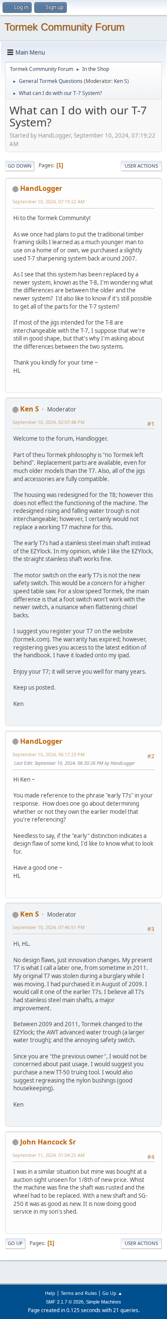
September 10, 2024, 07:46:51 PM (48, 927)
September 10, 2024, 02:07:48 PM (48, 422)
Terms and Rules (79, 1293)
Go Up (15, 1243)
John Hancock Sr (48, 1142)
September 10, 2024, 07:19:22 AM (48, 201)
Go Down (20, 166)
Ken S (120, 81)
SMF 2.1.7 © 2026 (65, 1301)
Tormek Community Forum (64, 27)
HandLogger (41, 188)
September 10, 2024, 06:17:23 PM (48, 754)
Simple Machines (103, 1301)
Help (50, 1293)
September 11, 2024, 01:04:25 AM (48, 1155)
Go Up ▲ (112, 1293)
